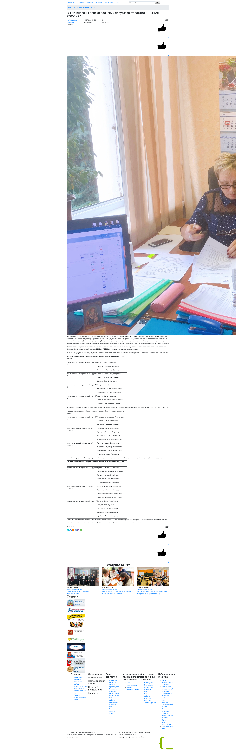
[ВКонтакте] (70, 530)
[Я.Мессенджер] (68, 530)
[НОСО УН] (76, 610)
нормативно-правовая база (149, 689)
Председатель (114, 687)
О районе (80, 3)
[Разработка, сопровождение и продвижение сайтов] (194, 743)
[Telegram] (76, 530)
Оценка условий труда (112, 711)
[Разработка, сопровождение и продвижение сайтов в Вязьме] (76, 617)
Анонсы (99, 3)
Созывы (112, 684)
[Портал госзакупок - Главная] (76, 632)
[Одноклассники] (73, 530)
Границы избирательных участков (167, 715)
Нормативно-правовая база (114, 704)
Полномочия (148, 685)
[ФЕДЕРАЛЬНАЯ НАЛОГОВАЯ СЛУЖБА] (76, 603)
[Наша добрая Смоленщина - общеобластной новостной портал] (76, 639)
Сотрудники (148, 683)
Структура (113, 680)
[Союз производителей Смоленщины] (76, 662)
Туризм (77, 695)
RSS (117, 3)
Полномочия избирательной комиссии (167, 689)
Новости (90, 3)
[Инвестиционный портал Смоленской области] (76, 669)
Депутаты (112, 682)
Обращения (109, 3)
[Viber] (78, 530)
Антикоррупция (150, 703)
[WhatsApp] (81, 530)
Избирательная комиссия (86, 7)
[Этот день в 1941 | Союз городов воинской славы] (76, 625)
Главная (71, 3)
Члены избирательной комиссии (167, 682)
